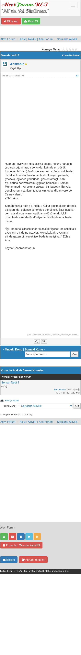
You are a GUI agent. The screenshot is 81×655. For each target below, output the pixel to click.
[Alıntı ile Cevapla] (44, 341)
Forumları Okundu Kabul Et (22, 545)
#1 (77, 75)
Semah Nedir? (10, 382)
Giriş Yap (12, 21)
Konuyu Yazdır (12, 400)
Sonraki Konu (34, 349)
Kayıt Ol (32, 21)
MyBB (16, 571)
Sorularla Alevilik (67, 39)
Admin (74, 334)
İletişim (10, 560)
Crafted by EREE (43, 571)
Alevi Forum (7, 39)
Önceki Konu (13, 349)
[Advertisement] (40, 121)
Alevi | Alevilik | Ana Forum (36, 39)
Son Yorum (60, 389)
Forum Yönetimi (35, 560)
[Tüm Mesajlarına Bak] (37, 341)
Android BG (62, 571)
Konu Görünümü (71, 55)
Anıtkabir (17, 64)
